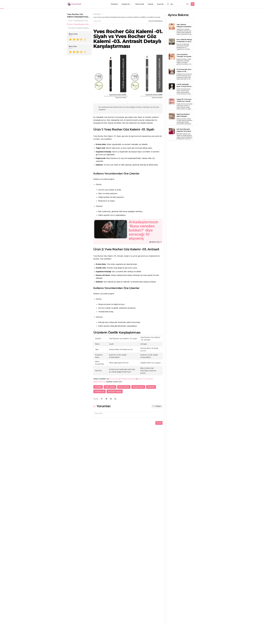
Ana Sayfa (96, 14)
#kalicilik (151, 387)
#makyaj (98, 387)
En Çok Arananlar (156, 21)
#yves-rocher (124, 387)
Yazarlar (150, 4)
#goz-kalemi (110, 387)
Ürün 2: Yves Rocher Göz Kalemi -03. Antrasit (79, 24)
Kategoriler (126, 4)
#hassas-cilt (99, 391)
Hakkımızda (139, 4)
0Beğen (158, 406)
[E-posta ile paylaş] (111, 399)
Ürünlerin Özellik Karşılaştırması (79, 28)
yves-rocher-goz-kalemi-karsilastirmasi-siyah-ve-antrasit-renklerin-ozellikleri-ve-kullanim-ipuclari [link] (126, 17)
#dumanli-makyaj (114, 391)
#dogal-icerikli (138, 387)
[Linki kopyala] (115, 399)
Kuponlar (160, 4)
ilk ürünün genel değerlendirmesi (122, 379)
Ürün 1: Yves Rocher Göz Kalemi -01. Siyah (79, 21)
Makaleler (114, 4)
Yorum (159, 423)
